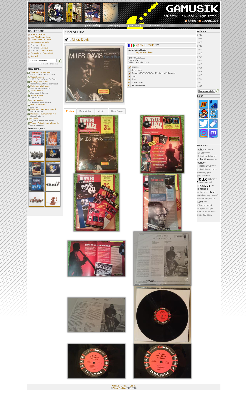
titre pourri (202, 208)
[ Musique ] (114, 25)
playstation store (202, 198)
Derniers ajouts (36, 128)
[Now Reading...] (28, 74)
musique (203, 185)
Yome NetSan (119, 388)
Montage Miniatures (39, 81)
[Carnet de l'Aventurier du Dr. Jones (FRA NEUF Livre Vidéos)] (36, 175)
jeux (202, 179)
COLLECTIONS (36, 31)
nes (212, 185)
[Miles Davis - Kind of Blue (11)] (162, 377)
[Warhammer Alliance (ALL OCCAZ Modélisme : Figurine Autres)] (52, 160)
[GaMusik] (192, 10)
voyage (200, 211)
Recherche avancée (49, 64)
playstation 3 (212, 195)
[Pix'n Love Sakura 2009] (213, 118)
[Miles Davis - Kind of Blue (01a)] (94, 101)
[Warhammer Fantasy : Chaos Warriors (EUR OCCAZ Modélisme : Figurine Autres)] (52, 190)
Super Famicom (37, 77)
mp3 (210, 182)
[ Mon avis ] (134, 25)
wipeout (210, 211)
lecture (211, 179)
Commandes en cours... (42, 40)
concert (201, 162)
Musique (44, 48)
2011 (199, 79)
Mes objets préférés (40, 42)
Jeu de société (36, 91)
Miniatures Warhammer (40, 86)
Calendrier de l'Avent (207, 156)
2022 (199, 42)
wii (206, 211)
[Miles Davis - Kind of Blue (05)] (96, 275)
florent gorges (210, 169)
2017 (199, 57)
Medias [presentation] (102, 111)
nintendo (202, 188)
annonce (209, 149)
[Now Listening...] (28, 106)
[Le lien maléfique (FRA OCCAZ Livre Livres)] (52, 145)
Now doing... (34, 69)
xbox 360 (201, 215)
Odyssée (34, 118)
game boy (202, 172)
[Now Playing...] (28, 78)
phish (212, 192)
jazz (209, 172)
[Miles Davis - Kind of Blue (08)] (96, 331)
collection (203, 159)
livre (215, 179)
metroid (205, 182)
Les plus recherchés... (41, 37)
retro (200, 201)
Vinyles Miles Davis (144, 52)
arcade (200, 153)
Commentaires (210, 21)
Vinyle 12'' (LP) (147, 45)
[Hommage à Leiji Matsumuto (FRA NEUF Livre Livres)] (36, 190)
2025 (199, 35)
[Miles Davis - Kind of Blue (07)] (162, 284)
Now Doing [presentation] (117, 111)
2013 (199, 71)
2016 (199, 60)
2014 (199, 68)
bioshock (207, 153)
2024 (199, 39)
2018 (199, 53)
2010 (199, 82)
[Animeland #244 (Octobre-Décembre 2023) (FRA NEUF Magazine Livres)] (36, 145)
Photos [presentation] (70, 111)
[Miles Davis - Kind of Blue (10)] (96, 377)
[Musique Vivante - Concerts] (213, 128)
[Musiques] (137, 46)
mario (200, 182)
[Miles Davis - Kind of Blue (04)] (162, 230)
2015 (199, 64)
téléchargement (204, 205)
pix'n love (201, 195)
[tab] (70, 111)
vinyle (210, 208)
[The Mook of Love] (203, 118)
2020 (199, 46)
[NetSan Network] (203, 108)
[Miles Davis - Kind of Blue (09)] (162, 342)
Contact (124, 386)
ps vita (212, 198)
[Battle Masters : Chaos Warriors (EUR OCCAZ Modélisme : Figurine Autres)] (36, 160)
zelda (209, 215)
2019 (199, 49)
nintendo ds (202, 192)
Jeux (43, 45)
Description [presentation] (85, 111)
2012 (199, 75)
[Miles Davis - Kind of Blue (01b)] (96, 172)
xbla (214, 211)
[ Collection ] (156, 25)
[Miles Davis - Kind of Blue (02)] (162, 172)
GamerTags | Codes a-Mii (42, 53)
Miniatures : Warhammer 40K (43, 109)
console (213, 166)
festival (200, 169)
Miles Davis (81, 40)
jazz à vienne (203, 175)
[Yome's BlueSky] (203, 128)
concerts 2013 (204, 166)
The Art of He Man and (40, 72)
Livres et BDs (47, 50)
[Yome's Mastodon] (213, 137)
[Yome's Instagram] (203, 137)
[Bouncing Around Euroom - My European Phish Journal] (213, 108)
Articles (201, 31)
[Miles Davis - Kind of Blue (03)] (96, 230)
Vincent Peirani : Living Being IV (44, 123)
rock (205, 202)
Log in (132, 386)
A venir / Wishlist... (39, 34)
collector (213, 159)
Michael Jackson (37, 105)
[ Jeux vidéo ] (92, 25)
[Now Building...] (28, 83)
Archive (115, 386)
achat (200, 149)
